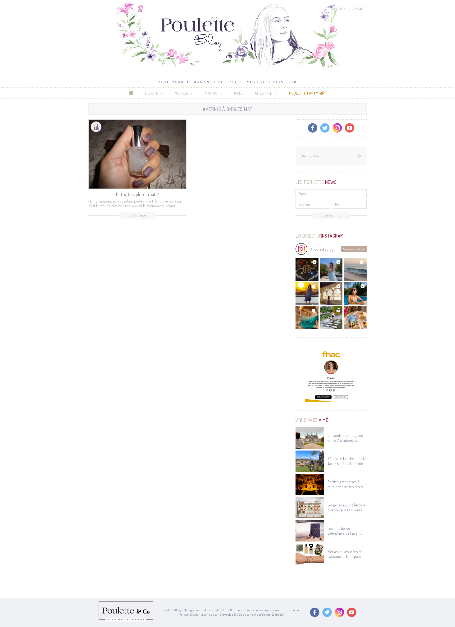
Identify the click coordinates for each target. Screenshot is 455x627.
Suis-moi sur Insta (354, 249)
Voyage (181, 92)
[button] (307, 269)
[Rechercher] (359, 156)
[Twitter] (325, 128)
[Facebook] (312, 128)
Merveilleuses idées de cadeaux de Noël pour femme (345, 554)
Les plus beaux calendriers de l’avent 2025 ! (344, 531)
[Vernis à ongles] (96, 127)
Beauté (151, 92)
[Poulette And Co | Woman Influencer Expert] (126, 620)
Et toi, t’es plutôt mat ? (137, 194)
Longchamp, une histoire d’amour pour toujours (347, 507)
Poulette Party (303, 92)
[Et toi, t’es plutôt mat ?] (137, 154)
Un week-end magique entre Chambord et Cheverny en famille (345, 438)
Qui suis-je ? (335, 9)
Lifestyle (263, 92)
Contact (358, 9)
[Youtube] (349, 128)
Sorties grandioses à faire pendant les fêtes (345, 484)
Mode (238, 92)
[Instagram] (337, 128)
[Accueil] (131, 93)
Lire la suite (137, 215)
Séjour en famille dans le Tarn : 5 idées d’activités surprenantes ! (347, 461)
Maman (211, 92)
